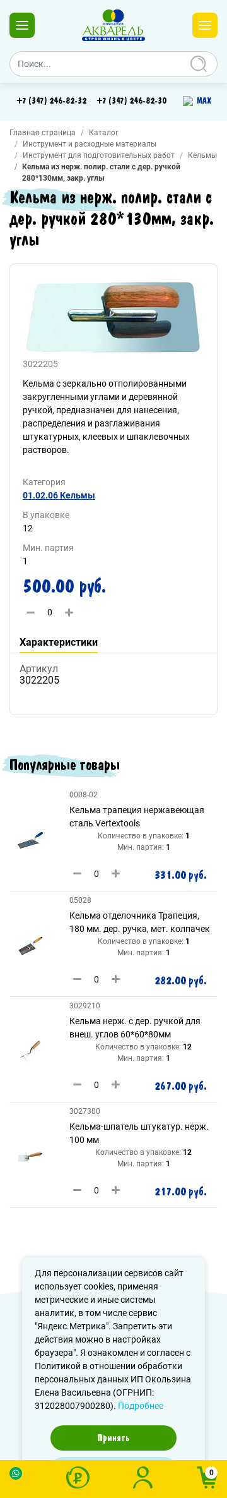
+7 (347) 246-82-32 (51, 101)
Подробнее (140, 1406)
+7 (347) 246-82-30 (131, 101)
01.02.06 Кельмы (59, 495)
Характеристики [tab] (59, 642)
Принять (113, 1438)
